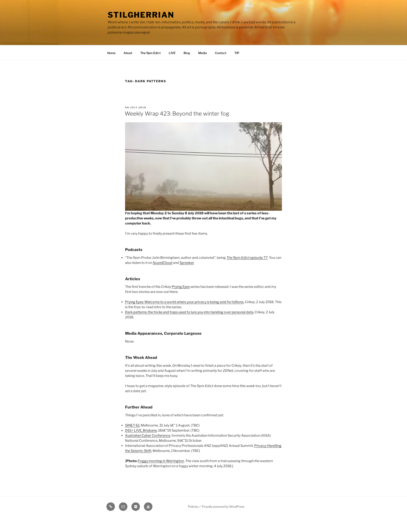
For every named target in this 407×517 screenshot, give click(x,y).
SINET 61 (132, 425)
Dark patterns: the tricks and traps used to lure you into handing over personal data (189, 312)
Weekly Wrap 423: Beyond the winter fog (177, 113)
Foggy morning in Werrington (161, 461)
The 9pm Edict (150, 53)
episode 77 (247, 258)
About (128, 53)
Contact (220, 53)
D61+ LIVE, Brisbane (141, 430)
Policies (193, 506)
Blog (187, 53)
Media (202, 53)
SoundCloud (162, 263)
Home (111, 53)
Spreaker (187, 263)
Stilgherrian (141, 15)
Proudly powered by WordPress (223, 506)
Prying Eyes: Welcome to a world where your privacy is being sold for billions (184, 302)
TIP (236, 53)
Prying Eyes (181, 287)
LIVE (172, 53)
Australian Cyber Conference (147, 435)
